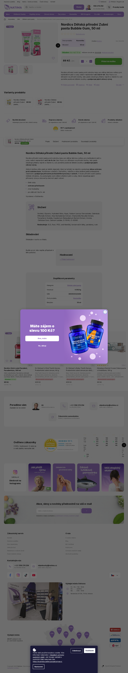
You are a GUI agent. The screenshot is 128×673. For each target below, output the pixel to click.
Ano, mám (42, 338)
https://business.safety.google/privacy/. (47, 662)
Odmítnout (76, 651)
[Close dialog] (105, 312)
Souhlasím (90, 651)
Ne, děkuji (42, 346)
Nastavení (38, 667)
